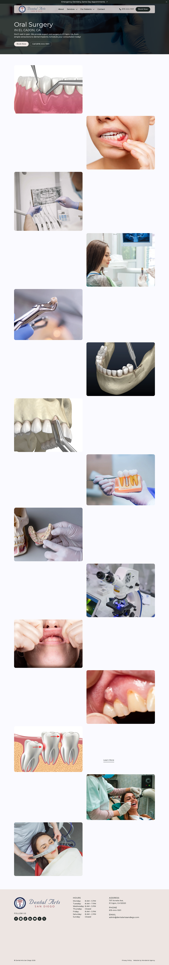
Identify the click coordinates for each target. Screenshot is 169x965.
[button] (166, 2)
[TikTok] (25, 919)
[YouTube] (35, 919)
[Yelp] (39, 919)
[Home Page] (32, 9)
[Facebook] (16, 919)
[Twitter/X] (44, 919)
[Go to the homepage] (37, 903)
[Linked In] (30, 919)
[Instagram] (21, 919)
